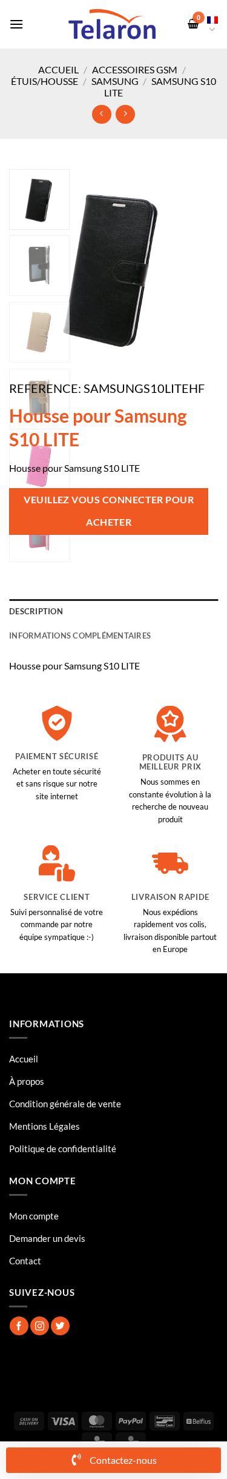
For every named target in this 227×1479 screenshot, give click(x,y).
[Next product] (101, 114)
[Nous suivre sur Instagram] (39, 1325)
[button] (16, 24)
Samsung (115, 81)
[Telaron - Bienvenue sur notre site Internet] (112, 24)
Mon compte (34, 1215)
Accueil (58, 69)
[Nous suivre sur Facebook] (19, 1325)
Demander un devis (47, 1238)
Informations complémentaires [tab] (80, 635)
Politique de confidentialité (62, 1148)
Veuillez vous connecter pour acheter (109, 511)
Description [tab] (36, 611)
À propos (26, 1081)
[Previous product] (125, 114)
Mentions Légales (44, 1126)
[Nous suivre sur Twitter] (60, 1325)
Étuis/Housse (44, 81)
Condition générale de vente (65, 1103)
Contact (25, 1260)
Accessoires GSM (134, 69)
